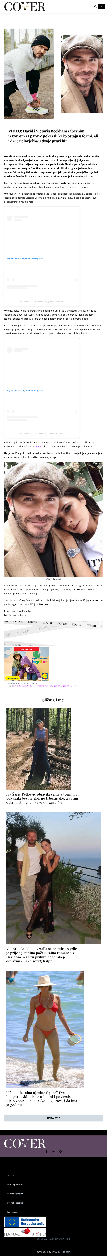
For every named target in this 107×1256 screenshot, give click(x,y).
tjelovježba (32, 686)
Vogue (39, 446)
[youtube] (53, 1151)
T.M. (36, 683)
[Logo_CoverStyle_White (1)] (25, 1139)
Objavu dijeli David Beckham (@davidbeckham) (42, 301)
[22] (53, 26)
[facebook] (46, 1151)
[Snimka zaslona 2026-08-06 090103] (45, 971)
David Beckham (19, 686)
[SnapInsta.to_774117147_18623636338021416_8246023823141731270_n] (53, 813)
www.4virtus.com (61, 1251)
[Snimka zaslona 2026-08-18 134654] (38, 709)
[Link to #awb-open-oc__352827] (95, 6)
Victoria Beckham (44, 686)
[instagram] (60, 1151)
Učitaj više (53, 1118)
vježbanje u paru (69, 686)
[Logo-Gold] (25, 2)
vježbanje (57, 686)
